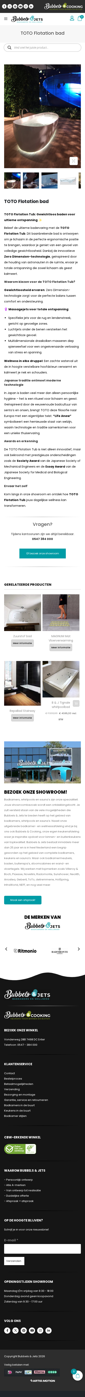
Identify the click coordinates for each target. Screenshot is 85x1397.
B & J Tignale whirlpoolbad (61, 705)
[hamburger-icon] (5, 19)
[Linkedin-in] (31, 6)
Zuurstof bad (22, 636)
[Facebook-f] (4, 6)
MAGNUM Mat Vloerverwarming (61, 638)
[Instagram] (26, 6)
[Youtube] (20, 6)
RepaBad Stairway (22, 711)
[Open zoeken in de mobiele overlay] (42, 48)
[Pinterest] (15, 6)
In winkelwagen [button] (76, 703)
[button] (6, 949)
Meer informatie (22, 643)
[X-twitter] (9, 6)
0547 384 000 (42, 539)
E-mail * (11, 1240)
